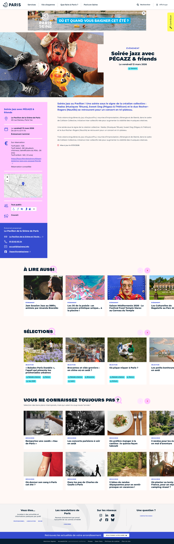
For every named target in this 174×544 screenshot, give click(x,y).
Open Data (99, 541)
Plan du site (126, 541)
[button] (23, 184)
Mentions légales (50, 541)
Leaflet (23, 196)
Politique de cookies (112, 541)
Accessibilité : (72, 541)
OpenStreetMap (34, 196)
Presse (90, 541)
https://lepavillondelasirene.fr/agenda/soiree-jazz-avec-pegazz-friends (26, 160)
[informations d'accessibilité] (24, 209)
